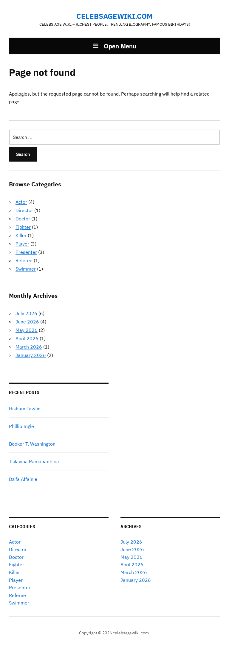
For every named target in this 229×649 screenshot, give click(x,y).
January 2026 (31, 355)
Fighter (23, 227)
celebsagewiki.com (114, 16)
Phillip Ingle (21, 426)
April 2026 (27, 338)
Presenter (26, 252)
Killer (21, 235)
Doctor (23, 219)
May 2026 (27, 330)
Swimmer (26, 269)
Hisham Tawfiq (25, 409)
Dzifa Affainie (23, 479)
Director (24, 210)
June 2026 (27, 322)
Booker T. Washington (32, 444)
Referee (24, 260)
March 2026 (29, 347)
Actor (21, 202)
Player (22, 244)
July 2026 (26, 313)
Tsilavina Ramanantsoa (34, 461)
